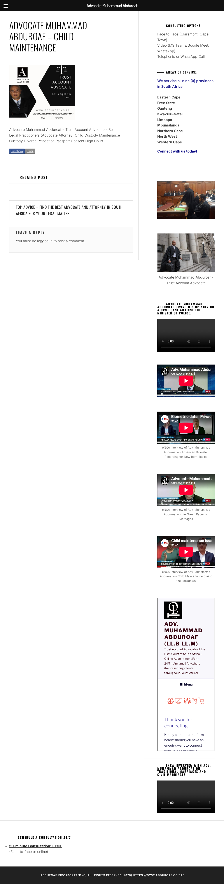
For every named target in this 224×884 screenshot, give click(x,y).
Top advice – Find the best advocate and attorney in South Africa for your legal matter (69, 210)
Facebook (17, 151)
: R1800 (35, 846)
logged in (44, 241)
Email (30, 151)
